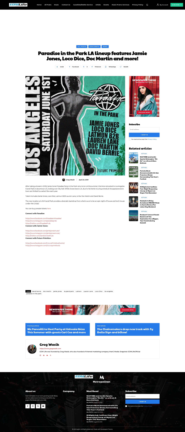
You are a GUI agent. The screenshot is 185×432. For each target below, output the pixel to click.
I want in (144, 135)
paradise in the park (33, 294)
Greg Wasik (70, 180)
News (105, 46)
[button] (147, 5)
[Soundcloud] (47, 355)
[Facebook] (27, 406)
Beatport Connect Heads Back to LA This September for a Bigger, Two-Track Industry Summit (149, 219)
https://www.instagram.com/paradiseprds (41, 221)
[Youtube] (43, 406)
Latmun (78, 291)
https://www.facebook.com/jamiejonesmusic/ (42, 231)
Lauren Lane (88, 291)
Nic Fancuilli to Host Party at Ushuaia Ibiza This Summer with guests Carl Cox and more (56, 330)
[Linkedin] (43, 355)
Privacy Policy (152, 139)
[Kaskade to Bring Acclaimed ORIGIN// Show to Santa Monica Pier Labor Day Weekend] (133, 201)
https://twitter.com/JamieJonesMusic (39, 236)
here (49, 209)
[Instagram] (40, 355)
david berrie (36, 291)
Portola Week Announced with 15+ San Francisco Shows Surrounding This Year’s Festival (149, 175)
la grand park (69, 291)
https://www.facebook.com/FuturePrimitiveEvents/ (45, 243)
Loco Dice (98, 291)
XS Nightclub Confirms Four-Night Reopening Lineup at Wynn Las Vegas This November (148, 190)
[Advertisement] (92, 24)
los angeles (108, 291)
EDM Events (94, 46)
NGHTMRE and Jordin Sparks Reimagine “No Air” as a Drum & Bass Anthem (148, 160)
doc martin (47, 291)
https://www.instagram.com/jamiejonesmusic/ (42, 233)
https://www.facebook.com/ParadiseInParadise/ (43, 218)
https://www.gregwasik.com (50, 349)
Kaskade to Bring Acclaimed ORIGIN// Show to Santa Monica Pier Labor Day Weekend (149, 204)
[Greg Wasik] (64, 179)
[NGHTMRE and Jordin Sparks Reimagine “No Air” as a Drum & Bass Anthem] (133, 157)
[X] (50, 355)
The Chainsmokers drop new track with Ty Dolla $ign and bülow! (125, 330)
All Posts (82, 46)
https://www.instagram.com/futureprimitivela (42, 246)
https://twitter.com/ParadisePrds (37, 223)
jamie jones (57, 291)
